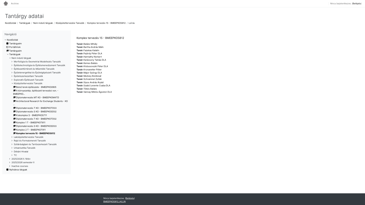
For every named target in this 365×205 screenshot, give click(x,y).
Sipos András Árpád (94, 82)
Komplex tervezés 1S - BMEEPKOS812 (106, 23)
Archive (15, 3)
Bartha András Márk (94, 47)
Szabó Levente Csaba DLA (97, 85)
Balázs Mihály (90, 44)
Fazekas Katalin (91, 50)
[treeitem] (36, 104)
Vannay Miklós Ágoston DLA (98, 92)
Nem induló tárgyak (43, 23)
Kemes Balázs (91, 63)
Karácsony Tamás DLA (95, 60)
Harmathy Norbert (93, 56)
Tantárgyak (24, 23)
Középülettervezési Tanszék (70, 23)
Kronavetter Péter (93, 69)
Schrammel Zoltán (93, 79)
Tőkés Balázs (90, 88)
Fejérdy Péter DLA (93, 53)
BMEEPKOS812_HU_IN (114, 201)
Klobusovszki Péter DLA (96, 66)
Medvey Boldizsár (93, 76)
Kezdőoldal (10, 23)
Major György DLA (93, 72)
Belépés (357, 3)
